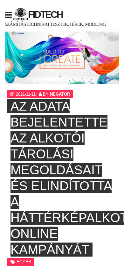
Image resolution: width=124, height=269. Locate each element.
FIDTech (45, 14)
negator (60, 94)
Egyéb (24, 261)
